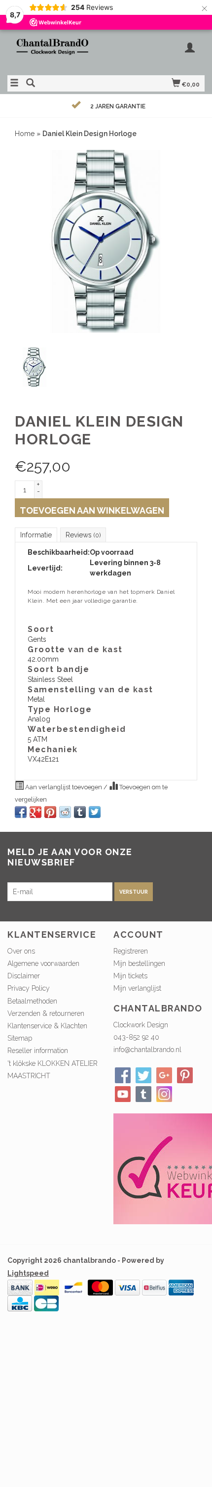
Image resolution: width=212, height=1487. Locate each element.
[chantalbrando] (57, 51)
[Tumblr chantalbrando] (143, 1094)
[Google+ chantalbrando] (164, 1075)
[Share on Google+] (35, 812)
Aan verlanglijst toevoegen (64, 787)
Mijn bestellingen (139, 963)
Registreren (130, 951)
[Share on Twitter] (95, 812)
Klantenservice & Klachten (47, 1026)
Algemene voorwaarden (43, 963)
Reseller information (37, 1051)
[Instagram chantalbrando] (164, 1094)
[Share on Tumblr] (80, 812)
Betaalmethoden (32, 1001)
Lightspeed (28, 1273)
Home (25, 134)
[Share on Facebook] (21, 812)
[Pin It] (50, 812)
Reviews (83, 535)
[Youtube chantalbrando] (123, 1094)
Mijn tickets (130, 976)
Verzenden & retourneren (45, 1013)
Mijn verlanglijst (137, 988)
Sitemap (19, 1038)
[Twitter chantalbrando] (143, 1075)
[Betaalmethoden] (20, 1287)
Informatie (36, 535)
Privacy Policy (28, 988)
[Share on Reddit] (65, 812)
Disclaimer (23, 976)
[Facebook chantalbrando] (123, 1075)
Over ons (21, 951)
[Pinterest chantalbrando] (185, 1075)
